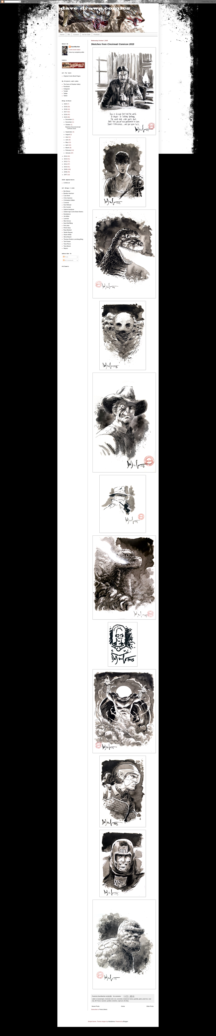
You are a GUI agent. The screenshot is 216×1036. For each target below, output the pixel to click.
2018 (65, 109)
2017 (65, 112)
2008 (65, 172)
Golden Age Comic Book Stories (73, 212)
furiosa (131, 999)
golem (140, 999)
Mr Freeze (98, 1000)
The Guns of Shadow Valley (72, 84)
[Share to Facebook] (131, 996)
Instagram (67, 89)
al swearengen (100, 999)
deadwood (126, 999)
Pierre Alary (67, 228)
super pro (120, 1000)
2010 (65, 167)
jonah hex (145, 999)
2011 (65, 164)
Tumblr (66, 91)
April (67, 145)
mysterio (103, 1000)
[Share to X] (129, 996)
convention (120, 999)
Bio (69, 34)
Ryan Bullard (68, 230)
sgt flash (109, 1000)
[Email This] (125, 996)
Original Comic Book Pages (72, 76)
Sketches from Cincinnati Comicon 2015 (112, 44)
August (67, 134)
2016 (65, 114)
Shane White (67, 234)
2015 (65, 117)
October (68, 124)
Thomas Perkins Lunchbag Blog (73, 239)
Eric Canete (67, 207)
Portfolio (96, 34)
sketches (114, 1000)
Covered (66, 202)
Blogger (125, 1021)
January (68, 153)
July (66, 137)
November (68, 122)
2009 (65, 169)
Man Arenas (67, 221)
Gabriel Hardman (69, 209)
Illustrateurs (67, 214)
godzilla (136, 999)
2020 (65, 104)
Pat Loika (66, 225)
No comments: (117, 996)
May (66, 142)
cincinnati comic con (110, 999)
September (69, 132)
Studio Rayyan (68, 232)
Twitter (66, 93)
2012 (65, 161)
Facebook (67, 86)
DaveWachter (75, 47)
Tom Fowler (67, 241)
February (68, 150)
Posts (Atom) (103, 1009)
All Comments (68, 260)
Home (62, 34)
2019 (65, 106)
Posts (66, 257)
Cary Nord (67, 195)
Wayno (66, 248)
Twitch (65, 96)
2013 (65, 159)
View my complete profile (76, 52)
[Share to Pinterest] (133, 996)
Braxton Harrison (69, 193)
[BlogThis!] (127, 996)
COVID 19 (67, 183)
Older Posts (150, 1006)
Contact (76, 34)
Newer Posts (95, 1006)
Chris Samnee (68, 198)
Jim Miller (66, 216)
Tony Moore (67, 246)
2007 (65, 174)
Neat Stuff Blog (68, 223)
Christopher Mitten (69, 200)
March (67, 147)
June (67, 140)
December (68, 119)
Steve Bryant (67, 237)
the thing (126, 1000)
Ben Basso (67, 191)
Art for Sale (86, 34)
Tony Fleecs (67, 244)
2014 (65, 156)
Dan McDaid (67, 205)
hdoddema (111, 1021)
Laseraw (66, 218)
